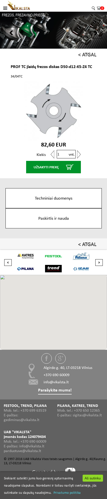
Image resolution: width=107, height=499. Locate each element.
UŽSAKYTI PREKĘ (46, 167)
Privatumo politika (67, 492)
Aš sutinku (93, 478)
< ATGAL (87, 54)
